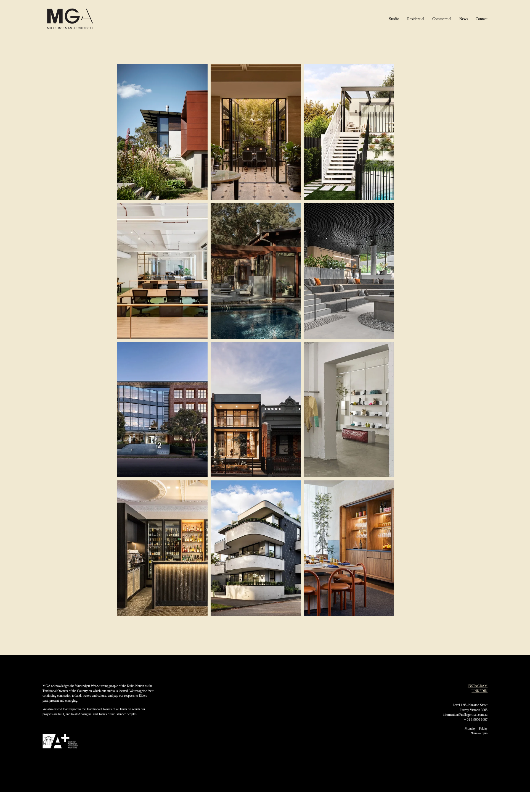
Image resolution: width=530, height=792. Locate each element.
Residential (415, 19)
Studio (394, 19)
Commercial (441, 19)
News (463, 19)
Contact (481, 19)
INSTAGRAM (477, 686)
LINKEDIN (479, 691)
